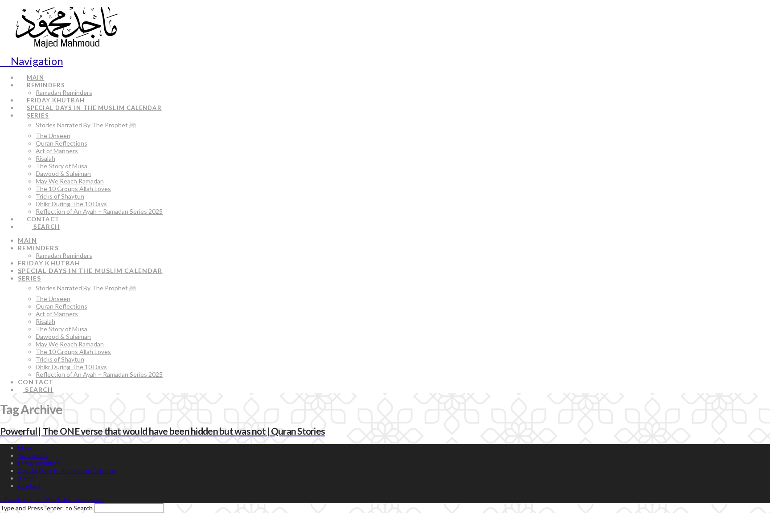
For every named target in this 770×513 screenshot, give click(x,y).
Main (24, 448)
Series (26, 478)
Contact (29, 485)
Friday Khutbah (39, 463)
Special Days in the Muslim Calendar (67, 470)
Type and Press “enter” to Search (46, 508)
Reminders (33, 455)
